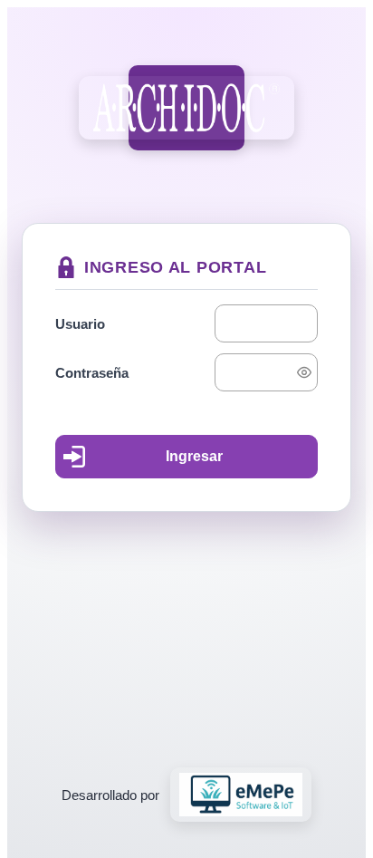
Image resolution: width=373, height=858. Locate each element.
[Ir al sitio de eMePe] (241, 794)
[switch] (304, 372)
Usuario (80, 324)
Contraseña (92, 373)
